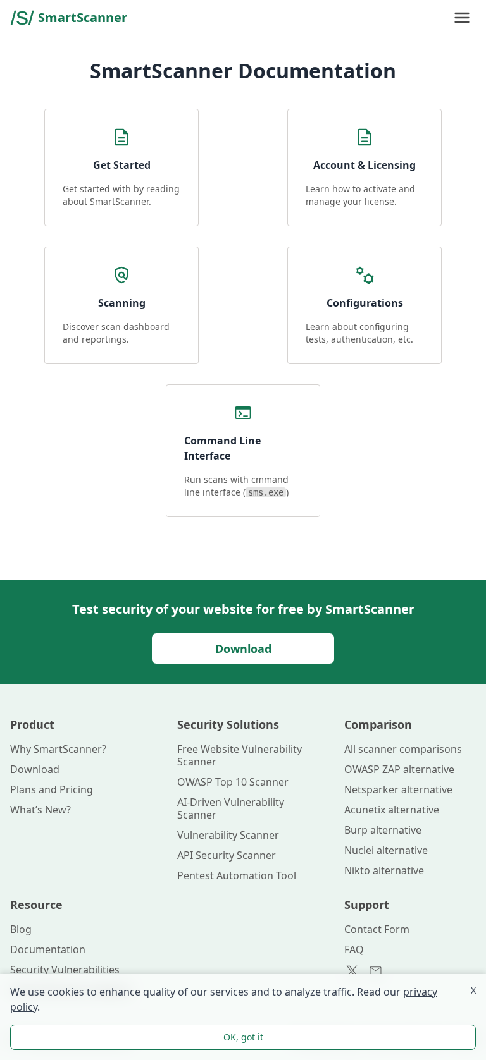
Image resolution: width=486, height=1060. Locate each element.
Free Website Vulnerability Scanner (239, 755)
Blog (21, 929)
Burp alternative (382, 830)
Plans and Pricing (51, 789)
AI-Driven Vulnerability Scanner (230, 808)
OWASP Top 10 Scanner (233, 782)
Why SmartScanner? (58, 749)
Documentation (47, 949)
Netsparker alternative (398, 789)
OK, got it (243, 1037)
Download (243, 648)
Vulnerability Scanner (228, 835)
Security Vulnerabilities (65, 969)
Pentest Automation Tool (236, 875)
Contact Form (376, 929)
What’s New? (40, 809)
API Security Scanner (226, 855)
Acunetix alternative (391, 809)
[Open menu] (462, 18)
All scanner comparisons (403, 749)
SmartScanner (82, 17)
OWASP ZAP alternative (399, 769)
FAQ (354, 949)
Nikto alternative (384, 870)
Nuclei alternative (386, 850)
